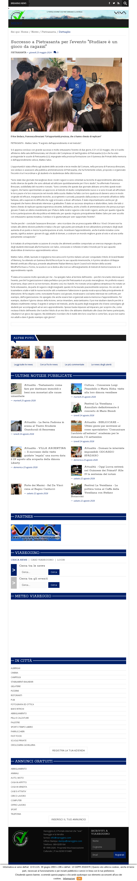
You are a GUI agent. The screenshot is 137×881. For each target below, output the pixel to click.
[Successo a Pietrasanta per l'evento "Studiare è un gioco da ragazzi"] (20, 352)
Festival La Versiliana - (99, 403)
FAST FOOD (16, 736)
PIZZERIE (15, 690)
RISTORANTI (16, 695)
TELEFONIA (16, 814)
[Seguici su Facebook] (109, 3)
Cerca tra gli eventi (33, 578)
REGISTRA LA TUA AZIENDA (68, 750)
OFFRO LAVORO (18, 805)
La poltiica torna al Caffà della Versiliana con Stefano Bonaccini (95, 491)
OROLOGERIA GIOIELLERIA (23, 745)
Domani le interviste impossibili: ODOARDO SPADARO (104, 451)
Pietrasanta (48, 32)
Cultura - (90, 385)
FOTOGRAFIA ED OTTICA (22, 704)
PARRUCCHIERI (18, 731)
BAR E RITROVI (17, 708)
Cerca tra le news (32, 566)
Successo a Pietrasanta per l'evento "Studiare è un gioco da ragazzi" (64, 44)
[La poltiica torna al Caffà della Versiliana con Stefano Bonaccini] (76, 488)
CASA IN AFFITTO (19, 782)
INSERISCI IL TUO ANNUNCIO (68, 819)
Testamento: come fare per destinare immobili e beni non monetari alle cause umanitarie (36, 390)
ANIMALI (15, 773)
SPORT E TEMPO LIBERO (22, 727)
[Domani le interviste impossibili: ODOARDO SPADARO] (76, 451)
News (35, 32)
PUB (13, 699)
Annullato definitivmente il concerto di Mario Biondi (101, 409)
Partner (24, 516)
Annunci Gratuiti (34, 761)
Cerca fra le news (49, 364)
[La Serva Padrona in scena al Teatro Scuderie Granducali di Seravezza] (16, 425)
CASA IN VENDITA (19, 786)
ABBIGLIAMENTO (19, 713)
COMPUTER (16, 800)
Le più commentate (74, 364)
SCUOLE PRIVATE (18, 740)
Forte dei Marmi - (35, 485)
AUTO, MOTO (17, 777)
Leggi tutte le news (23, 364)
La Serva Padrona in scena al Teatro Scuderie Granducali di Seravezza (44, 426)
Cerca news (19, 560)
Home (24, 32)
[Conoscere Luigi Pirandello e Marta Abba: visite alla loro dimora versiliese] (76, 388)
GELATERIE (16, 686)
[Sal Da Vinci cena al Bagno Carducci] (16, 488)
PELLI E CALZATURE (20, 718)
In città (23, 660)
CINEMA (14, 672)
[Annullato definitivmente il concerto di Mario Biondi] (76, 407)
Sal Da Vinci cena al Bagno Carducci (43, 487)
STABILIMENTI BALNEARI (22, 681)
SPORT (14, 809)
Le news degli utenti (101, 364)
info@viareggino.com (61, 837)
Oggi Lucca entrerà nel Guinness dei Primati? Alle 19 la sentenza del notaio (103, 470)
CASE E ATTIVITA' (18, 791)
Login (61, 560)
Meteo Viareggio (33, 596)
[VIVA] (36, 532)
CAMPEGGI (16, 677)
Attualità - (31, 385)
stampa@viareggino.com (70, 841)
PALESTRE (15, 722)
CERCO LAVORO (18, 795)
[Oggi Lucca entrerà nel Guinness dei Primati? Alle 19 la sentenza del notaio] (76, 470)
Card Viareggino (42, 560)
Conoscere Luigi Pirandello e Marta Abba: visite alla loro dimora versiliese (104, 388)
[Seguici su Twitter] (114, 3)
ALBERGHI (15, 668)
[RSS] (118, 3)
